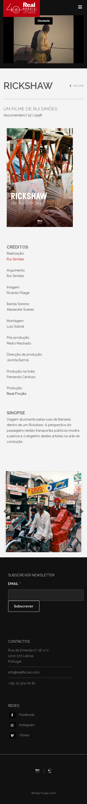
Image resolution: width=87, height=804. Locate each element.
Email (14, 584)
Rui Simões (15, 259)
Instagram (27, 725)
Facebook (27, 715)
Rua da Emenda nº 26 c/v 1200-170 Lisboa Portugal (28, 655)
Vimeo (24, 735)
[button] (43, 511)
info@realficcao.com (24, 672)
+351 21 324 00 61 (21, 683)
